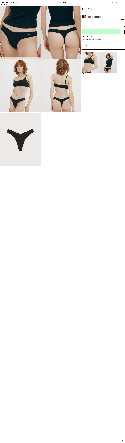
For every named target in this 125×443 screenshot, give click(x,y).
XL (93, 20)
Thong (4, 4)
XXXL (98, 20)
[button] (116, 2)
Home (1, 4)
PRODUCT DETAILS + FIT (85, 42)
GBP (112, 2)
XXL (95, 20)
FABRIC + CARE (84, 45)
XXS (83, 20)
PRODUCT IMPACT (85, 48)
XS (85, 20)
